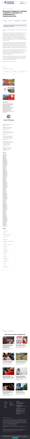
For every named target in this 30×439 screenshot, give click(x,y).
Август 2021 (4, 210)
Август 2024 (5, 176)
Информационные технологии (8, 241)
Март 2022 (4, 203)
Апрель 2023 (5, 191)
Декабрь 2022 (5, 195)
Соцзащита (5, 261)
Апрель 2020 (5, 224)
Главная (5, 401)
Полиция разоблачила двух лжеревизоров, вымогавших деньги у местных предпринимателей (8, 346)
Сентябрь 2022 (5, 198)
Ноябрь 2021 (5, 207)
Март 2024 (4, 181)
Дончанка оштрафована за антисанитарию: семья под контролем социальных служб (21, 377)
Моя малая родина (11, 403)
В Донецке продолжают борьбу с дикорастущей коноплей (21, 362)
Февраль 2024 (5, 182)
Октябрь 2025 (5, 163)
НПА (10, 401)
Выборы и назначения (7, 234)
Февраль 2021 (5, 215)
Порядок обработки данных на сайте (12, 423)
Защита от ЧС (6, 239)
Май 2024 (4, 179)
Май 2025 (4, 168)
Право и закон (6, 258)
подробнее (25, 436)
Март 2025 (4, 170)
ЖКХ (4, 237)
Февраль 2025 (5, 171)
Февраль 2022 (5, 204)
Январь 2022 (5, 205)
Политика (5, 256)
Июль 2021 (4, 211)
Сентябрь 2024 (5, 175)
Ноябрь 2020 (5, 218)
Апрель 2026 (5, 158)
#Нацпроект (6, 402)
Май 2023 (4, 190)
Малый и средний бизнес (8, 244)
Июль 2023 (4, 188)
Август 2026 (5, 154)
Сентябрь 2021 (5, 209)
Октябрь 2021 (5, 208)
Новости (5, 403)
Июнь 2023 (4, 189)
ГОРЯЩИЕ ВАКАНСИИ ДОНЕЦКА (8, 107)
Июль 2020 (4, 222)
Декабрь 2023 (5, 184)
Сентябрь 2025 (5, 164)
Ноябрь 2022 (5, 196)
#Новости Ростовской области (8, 124)
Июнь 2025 (4, 167)
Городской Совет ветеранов (12, 405)
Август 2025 (5, 165)
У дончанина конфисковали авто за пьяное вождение (8, 362)
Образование (6, 249)
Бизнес (5, 232)
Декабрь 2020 (5, 217)
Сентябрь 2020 (5, 220)
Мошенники (5, 66)
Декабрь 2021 (5, 206)
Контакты (5, 407)
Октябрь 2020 (5, 219)
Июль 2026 (4, 155)
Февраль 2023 (5, 193)
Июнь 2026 (4, 156)
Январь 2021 (5, 216)
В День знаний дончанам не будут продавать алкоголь (21, 345)
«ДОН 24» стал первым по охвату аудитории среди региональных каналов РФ (8, 137)
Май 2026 (4, 157)
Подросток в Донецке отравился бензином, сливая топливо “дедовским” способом (8, 377)
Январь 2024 (5, 183)
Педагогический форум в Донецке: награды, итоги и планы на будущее (8, 111)
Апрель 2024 (5, 180)
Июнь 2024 (4, 178)
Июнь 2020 (4, 223)
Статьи (5, 404)
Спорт (4, 263)
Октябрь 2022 (5, 197)
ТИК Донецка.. (6, 266)
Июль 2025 (4, 166)
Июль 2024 (4, 177)
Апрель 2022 (5, 202)
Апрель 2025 (5, 169)
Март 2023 (4, 192)
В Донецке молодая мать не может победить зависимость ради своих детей (8, 392)
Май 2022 (4, 201)
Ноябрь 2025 (5, 162)
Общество (5, 253)
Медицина (5, 246)
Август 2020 (5, 221)
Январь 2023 (5, 194)
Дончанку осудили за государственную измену (20, 392)
